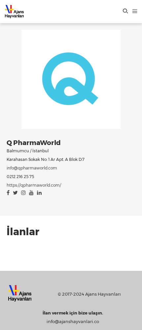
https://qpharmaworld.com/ (34, 185)
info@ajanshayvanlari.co (73, 321)
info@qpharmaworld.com (32, 167)
